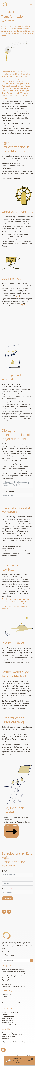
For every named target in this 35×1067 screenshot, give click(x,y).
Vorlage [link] (22, 303)
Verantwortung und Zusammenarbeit (13, 986)
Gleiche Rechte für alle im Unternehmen (14, 971)
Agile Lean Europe (7, 1018)
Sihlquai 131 (6, 954)
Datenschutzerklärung (20, 1060)
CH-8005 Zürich (8, 956)
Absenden (7, 898)
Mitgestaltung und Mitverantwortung (13, 1042)
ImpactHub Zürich (7, 1022)
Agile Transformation (8, 1036)
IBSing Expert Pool (7, 1020)
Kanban (14, 695)
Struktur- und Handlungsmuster (12, 1034)
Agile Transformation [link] (15, 92)
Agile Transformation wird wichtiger (13, 969)
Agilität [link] (17, 76)
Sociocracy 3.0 (6, 994)
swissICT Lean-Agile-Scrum (10, 1012)
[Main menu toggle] (30, 4)
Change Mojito (6, 984)
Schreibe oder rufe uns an (17, 131)
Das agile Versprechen (9, 978)
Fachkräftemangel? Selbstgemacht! (13, 973)
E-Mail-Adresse (8, 491)
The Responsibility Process (10, 998)
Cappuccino (16, 1062)
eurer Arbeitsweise (23, 217)
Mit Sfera (5, 744)
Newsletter (9, 1055)
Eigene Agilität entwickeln (10, 980)
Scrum (4, 1001)
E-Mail (4, 871)
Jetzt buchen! (11, 826)
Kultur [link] (18, 295)
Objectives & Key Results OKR (11, 1003)
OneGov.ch (5, 1014)
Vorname (5, 880)
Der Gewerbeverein (8, 1016)
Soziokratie (6, 695)
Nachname (6, 889)
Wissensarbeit (6, 1040)
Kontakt (29, 1055)
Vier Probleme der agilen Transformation (14, 976)
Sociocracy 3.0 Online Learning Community (15, 1024)
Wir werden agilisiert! (8, 982)
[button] (4, 912)
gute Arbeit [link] (6, 754)
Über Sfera (20, 1055)
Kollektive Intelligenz (8, 1033)
